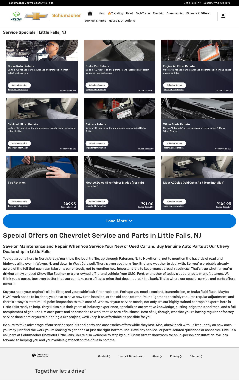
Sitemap (195, 356)
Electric (158, 13)
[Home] (16, 16)
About (156, 356)
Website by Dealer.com (40, 355)
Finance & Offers (197, 13)
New (102, 13)
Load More (116, 221)
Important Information (18, 90)
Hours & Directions (122, 20)
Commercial (175, 13)
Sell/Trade (143, 13)
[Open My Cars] (222, 16)
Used (129, 13)
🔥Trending (115, 13)
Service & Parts (95, 20)
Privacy (174, 356)
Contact (103, 356)
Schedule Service (21, 86)
